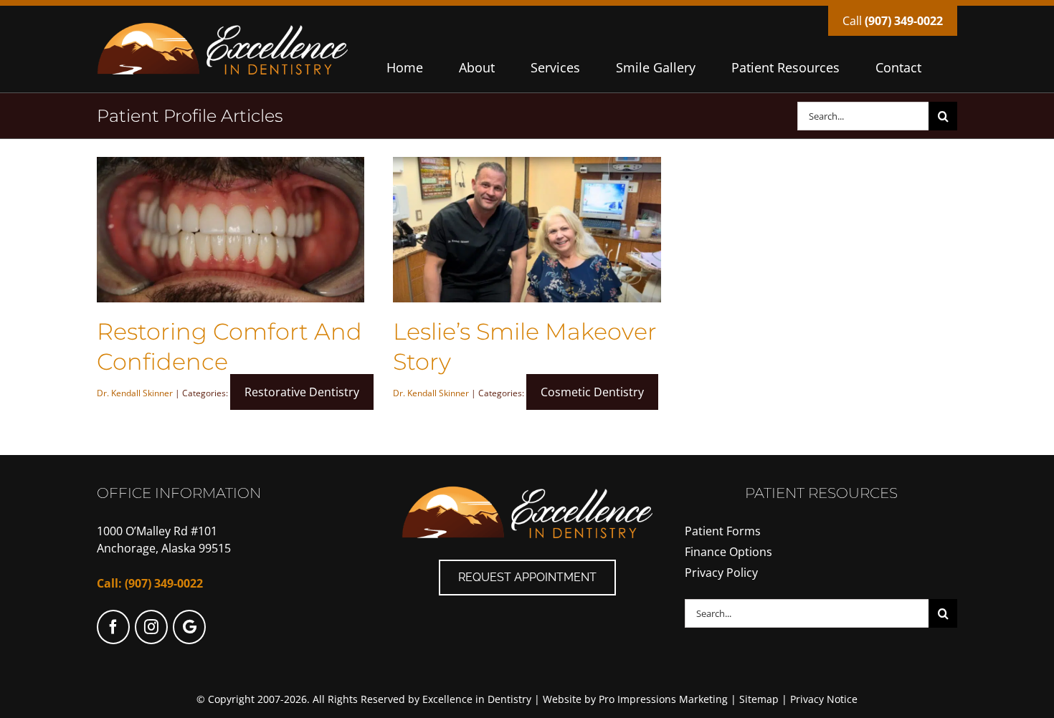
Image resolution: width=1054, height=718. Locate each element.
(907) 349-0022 (904, 21)
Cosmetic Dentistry (592, 392)
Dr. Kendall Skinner (135, 393)
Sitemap (759, 699)
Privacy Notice (824, 699)
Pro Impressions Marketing (663, 699)
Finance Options (728, 552)
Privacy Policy (721, 572)
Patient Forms (723, 531)
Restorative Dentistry (301, 392)
